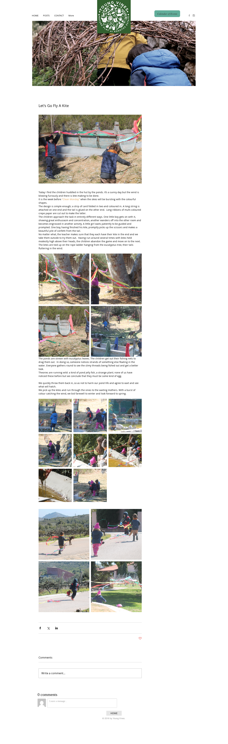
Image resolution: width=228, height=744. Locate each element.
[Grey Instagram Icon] (193, 15)
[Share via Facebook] (40, 628)
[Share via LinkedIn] (56, 628)
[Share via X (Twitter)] (48, 628)
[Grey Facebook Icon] (189, 15)
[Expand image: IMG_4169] (64, 534)
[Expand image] (64, 279)
